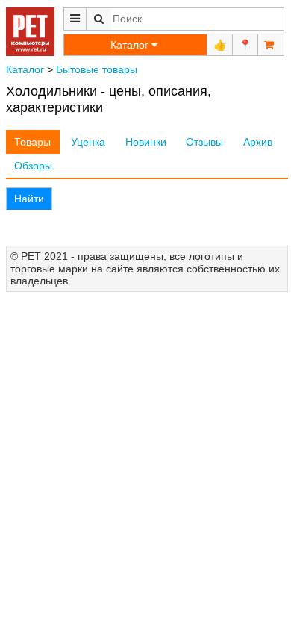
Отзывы (204, 142)
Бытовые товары (96, 69)
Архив (257, 142)
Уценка (88, 142)
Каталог (25, 69)
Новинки (145, 142)
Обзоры (33, 166)
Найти (29, 199)
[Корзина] (270, 45)
